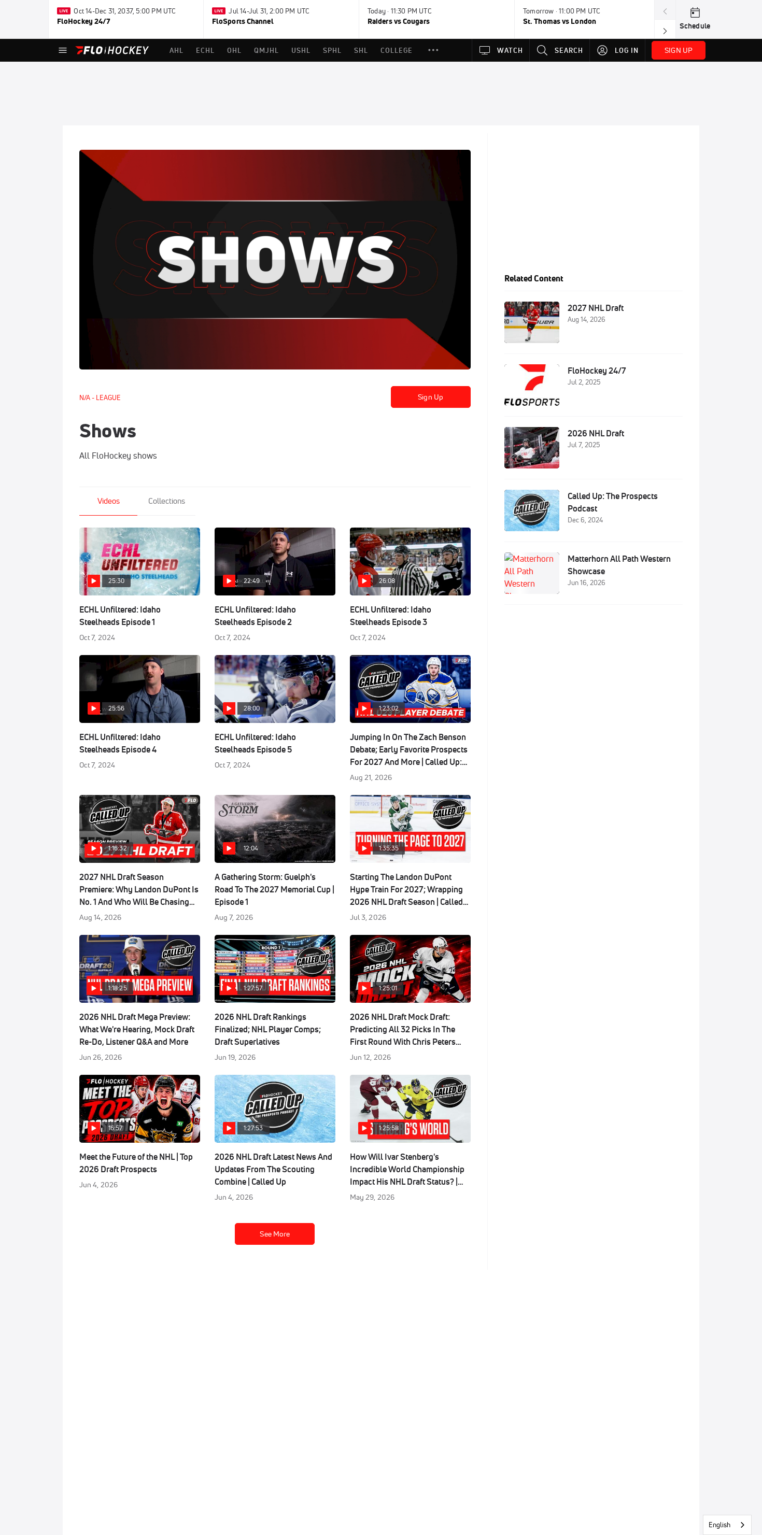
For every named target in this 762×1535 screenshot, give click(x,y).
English (719, 1524)
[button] (433, 50)
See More (275, 1234)
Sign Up (430, 397)
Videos (108, 501)
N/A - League (100, 397)
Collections (166, 501)
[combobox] (727, 1525)
